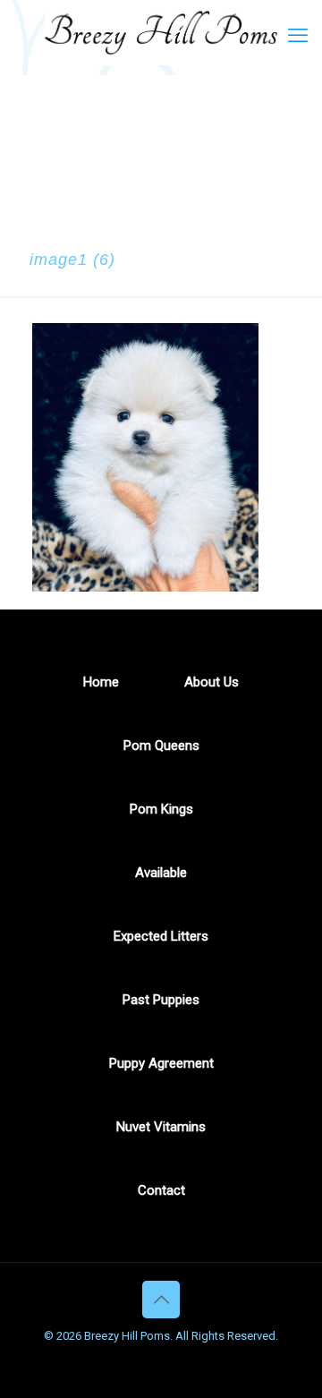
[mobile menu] (298, 36)
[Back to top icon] (161, 1299)
